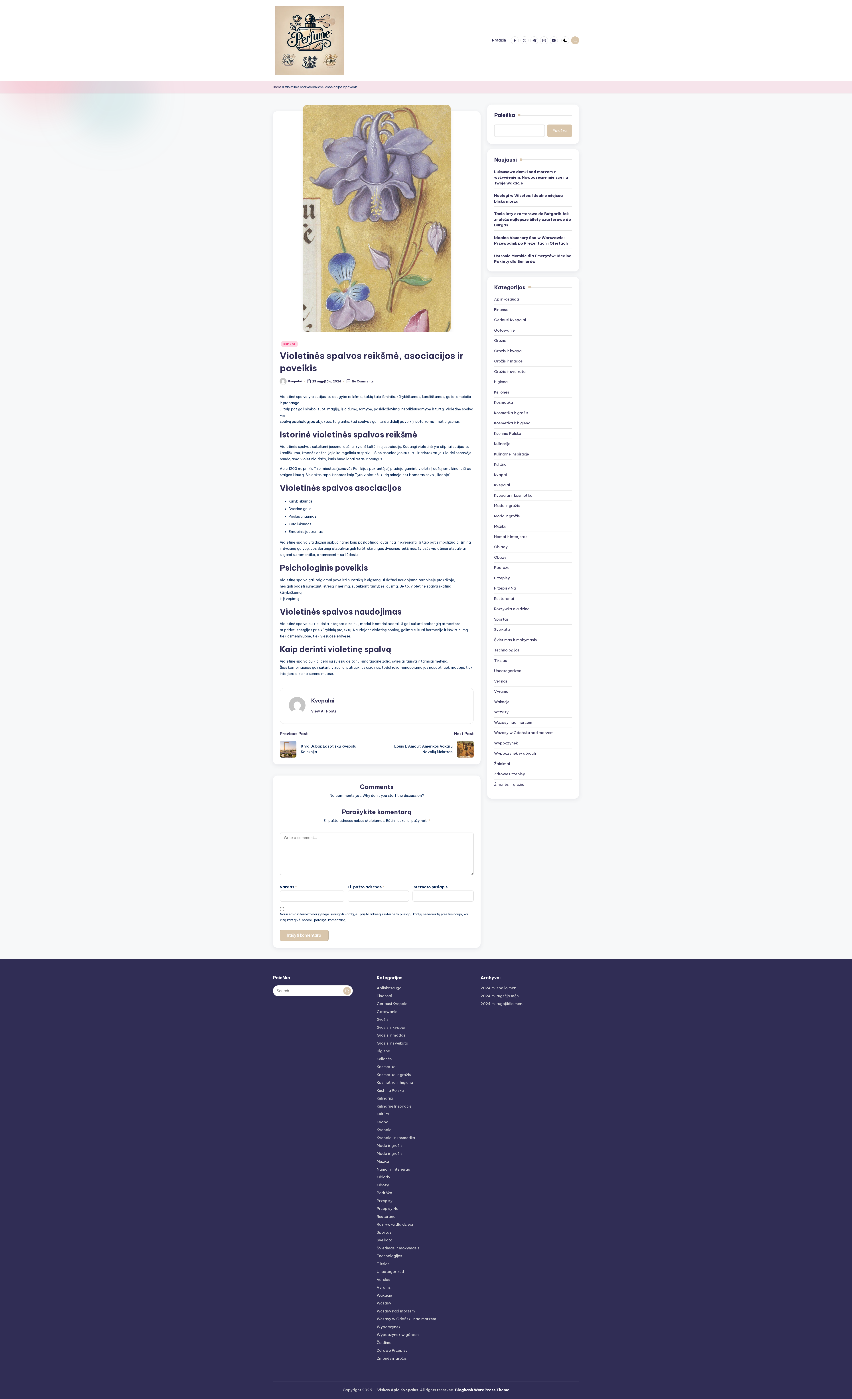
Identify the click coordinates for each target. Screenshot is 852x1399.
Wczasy (501, 712)
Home (277, 87)
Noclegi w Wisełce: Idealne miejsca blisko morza (528, 198)
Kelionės (501, 392)
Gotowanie (504, 330)
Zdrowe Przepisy (509, 774)
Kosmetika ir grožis (511, 412)
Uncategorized (507, 670)
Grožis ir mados (508, 361)
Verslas (501, 681)
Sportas (501, 619)
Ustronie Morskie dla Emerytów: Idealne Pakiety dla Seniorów (532, 258)
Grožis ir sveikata (510, 371)
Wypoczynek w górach (515, 753)
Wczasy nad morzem (513, 722)
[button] (324, 711)
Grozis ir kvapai (508, 350)
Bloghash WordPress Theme (482, 1389)
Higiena (501, 381)
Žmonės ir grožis (509, 784)
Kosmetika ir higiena (512, 423)
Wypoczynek (506, 742)
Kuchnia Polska (507, 433)
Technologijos (507, 650)
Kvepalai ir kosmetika (513, 495)
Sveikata (502, 629)
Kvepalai (322, 700)
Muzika (500, 526)
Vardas (288, 887)
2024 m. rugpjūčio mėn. (502, 1003)
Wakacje (501, 701)
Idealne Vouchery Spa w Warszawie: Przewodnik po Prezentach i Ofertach (531, 240)
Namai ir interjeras (510, 536)
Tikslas (500, 660)
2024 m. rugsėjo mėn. (500, 995)
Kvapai (500, 474)
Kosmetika (503, 402)
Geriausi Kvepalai (510, 319)
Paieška (504, 115)
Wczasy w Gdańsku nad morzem (524, 732)
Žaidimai (502, 763)
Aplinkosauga (506, 299)
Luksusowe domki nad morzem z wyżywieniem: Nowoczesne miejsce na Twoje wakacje (531, 177)
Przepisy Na (505, 588)
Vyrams (501, 691)
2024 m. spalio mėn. (499, 987)
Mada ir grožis (507, 505)
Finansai (501, 309)
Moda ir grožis (507, 515)
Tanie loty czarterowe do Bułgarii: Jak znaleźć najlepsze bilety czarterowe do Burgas (532, 219)
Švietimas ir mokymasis (515, 639)
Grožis (500, 340)
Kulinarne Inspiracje (511, 453)
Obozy (500, 557)
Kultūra (289, 344)
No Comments (363, 381)
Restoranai (504, 598)
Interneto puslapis (430, 887)
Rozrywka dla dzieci (512, 608)
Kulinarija (502, 443)
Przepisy (502, 577)
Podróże (501, 567)
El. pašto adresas (366, 887)
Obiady (501, 546)
